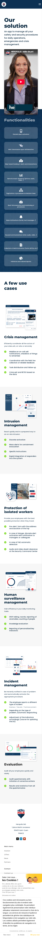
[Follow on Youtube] (24, 838)
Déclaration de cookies (9, 895)
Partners (7, 862)
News (6, 858)
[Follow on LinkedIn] (21, 838)
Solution (7, 851)
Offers (6, 855)
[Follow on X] (17, 838)
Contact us (8, 873)
